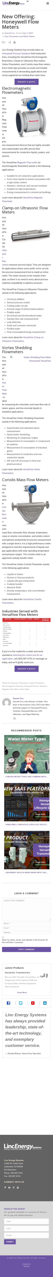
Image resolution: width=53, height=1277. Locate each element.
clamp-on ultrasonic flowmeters (15, 683)
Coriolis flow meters (4, 514)
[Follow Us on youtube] (18, 1187)
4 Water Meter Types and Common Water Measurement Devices (27, 777)
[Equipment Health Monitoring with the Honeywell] (26, 850)
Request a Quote (26, 82)
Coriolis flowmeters (36, 683)
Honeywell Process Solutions (16, 53)
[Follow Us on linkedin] (9, 1187)
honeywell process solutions (35, 686)
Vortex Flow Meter (4, 390)
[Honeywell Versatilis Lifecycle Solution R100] (26, 802)
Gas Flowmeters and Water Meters (20, 36)
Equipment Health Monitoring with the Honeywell (27, 873)
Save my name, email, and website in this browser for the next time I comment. (25, 941)
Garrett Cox (10, 33)
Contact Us (26, 1264)
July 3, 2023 (27, 33)
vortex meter (24, 689)
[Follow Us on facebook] (5, 1187)
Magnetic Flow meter (27, 162)
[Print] (15, 42)
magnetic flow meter (10, 689)
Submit (10, 1242)
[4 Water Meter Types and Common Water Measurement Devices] (26, 754)
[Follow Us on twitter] (14, 1187)
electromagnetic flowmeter (13, 686)
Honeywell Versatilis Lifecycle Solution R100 (27, 825)
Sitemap (27, 1266)
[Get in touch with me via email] (14, 719)
